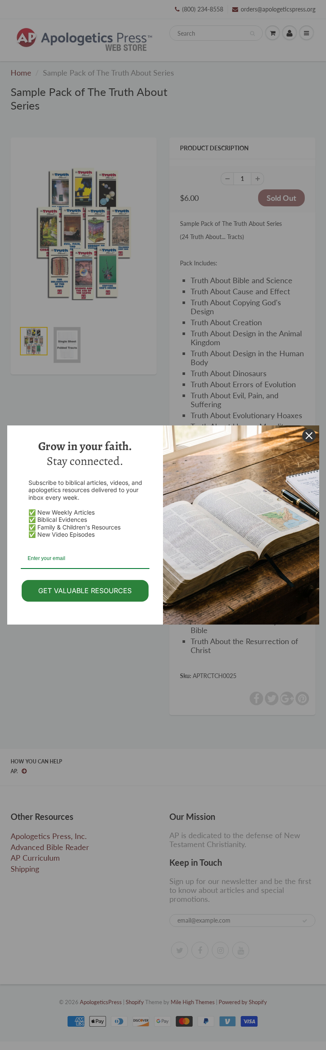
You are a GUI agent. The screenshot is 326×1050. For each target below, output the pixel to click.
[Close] (309, 435)
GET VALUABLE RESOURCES (85, 590)
